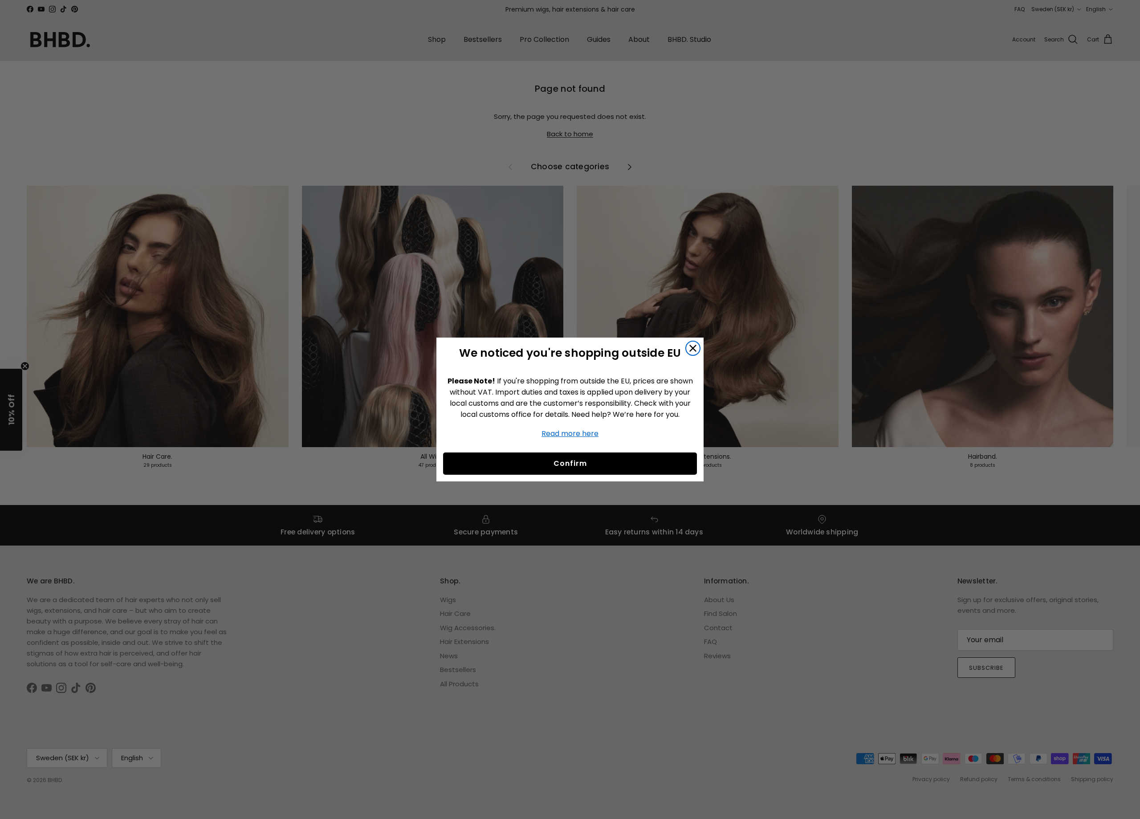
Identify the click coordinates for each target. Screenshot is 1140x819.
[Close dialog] (693, 348)
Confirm (570, 463)
